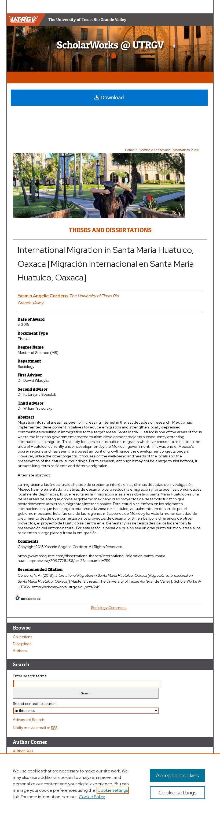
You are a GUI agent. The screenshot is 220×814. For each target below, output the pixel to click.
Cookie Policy (92, 797)
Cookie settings (112, 790)
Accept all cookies (177, 775)
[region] (110, 783)
